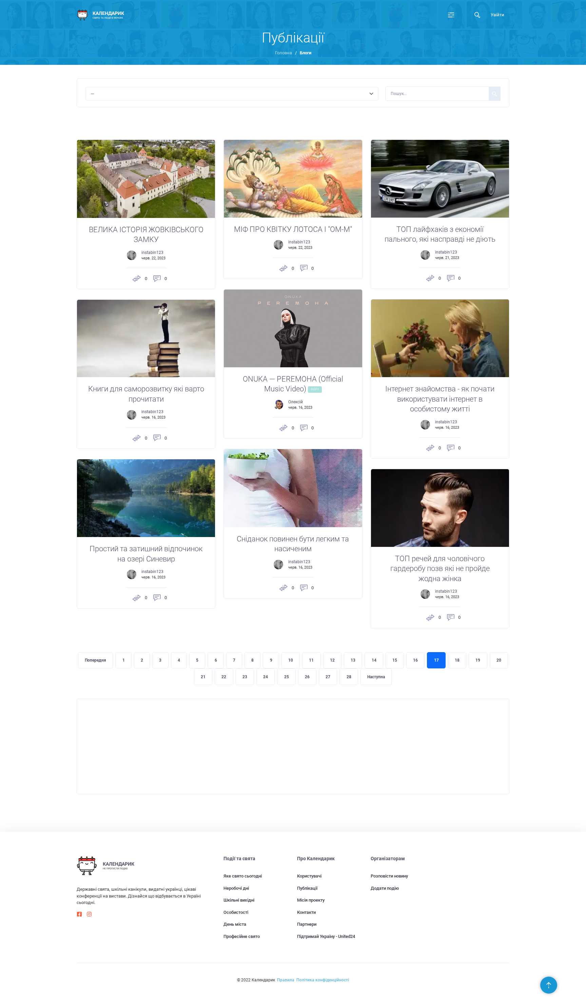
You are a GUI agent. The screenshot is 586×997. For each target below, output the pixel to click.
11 (311, 660)
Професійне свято (241, 936)
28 (349, 677)
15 (394, 660)
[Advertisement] (280, 746)
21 (203, 677)
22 (223, 677)
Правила (285, 980)
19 (477, 660)
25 (286, 677)
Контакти (306, 912)
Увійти (497, 14)
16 (415, 660)
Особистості (235, 912)
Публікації (307, 888)
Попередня (95, 660)
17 (436, 660)
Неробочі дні (236, 888)
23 (244, 677)
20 (498, 660)
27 (328, 677)
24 (265, 677)
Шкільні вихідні (238, 900)
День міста (234, 924)
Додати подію (385, 888)
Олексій (295, 402)
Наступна (376, 677)
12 (332, 660)
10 (290, 660)
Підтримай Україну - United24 (326, 936)
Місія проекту (311, 900)
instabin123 (152, 252)
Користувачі (309, 876)
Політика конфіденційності (322, 980)
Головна (283, 52)
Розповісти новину (389, 876)
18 (457, 660)
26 (307, 677)
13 (353, 660)
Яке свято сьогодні (242, 876)
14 (374, 660)
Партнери (306, 924)
